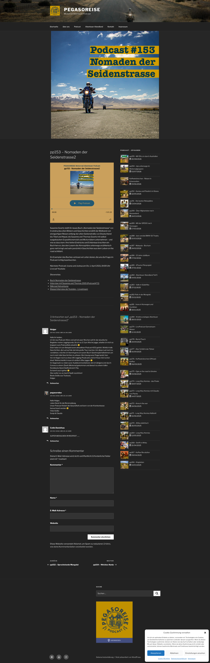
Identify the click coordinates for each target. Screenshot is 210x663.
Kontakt (111, 27)
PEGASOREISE (82, 9)
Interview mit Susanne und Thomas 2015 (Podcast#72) (74, 283)
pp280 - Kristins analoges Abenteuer (143, 317)
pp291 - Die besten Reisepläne (141, 201)
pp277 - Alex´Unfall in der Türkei (141, 349)
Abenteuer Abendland (94, 27)
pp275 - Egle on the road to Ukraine (143, 371)
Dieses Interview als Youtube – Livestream (69, 289)
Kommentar (56, 465)
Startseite (54, 27)
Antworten (54, 383)
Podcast (77, 27)
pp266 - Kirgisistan (136, 462)
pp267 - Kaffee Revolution (139, 452)
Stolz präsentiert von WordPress (128, 657)
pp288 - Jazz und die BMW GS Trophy (144, 236)
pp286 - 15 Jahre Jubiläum (139, 255)
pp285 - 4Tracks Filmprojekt (140, 265)
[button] (205, 632)
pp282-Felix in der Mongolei (140, 294)
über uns (66, 27)
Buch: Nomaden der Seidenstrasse (65, 280)
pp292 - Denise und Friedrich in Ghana (144, 191)
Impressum (192, 658)
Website (54, 523)
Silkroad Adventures (59, 286)
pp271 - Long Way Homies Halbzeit (142, 413)
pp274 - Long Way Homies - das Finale (144, 381)
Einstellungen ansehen (195, 653)
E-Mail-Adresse (58, 510)
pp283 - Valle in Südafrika (139, 285)
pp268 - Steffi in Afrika (138, 443)
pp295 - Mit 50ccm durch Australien (143, 156)
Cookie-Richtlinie (164, 658)
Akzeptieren (156, 653)
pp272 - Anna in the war (138, 403)
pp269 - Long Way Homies (139, 433)
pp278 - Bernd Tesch (137, 339)
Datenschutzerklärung (179, 658)
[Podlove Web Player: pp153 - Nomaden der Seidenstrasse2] (82, 193)
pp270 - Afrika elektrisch (139, 423)
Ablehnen (174, 653)
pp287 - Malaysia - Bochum (140, 245)
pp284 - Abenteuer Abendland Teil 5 (143, 275)
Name (53, 498)
